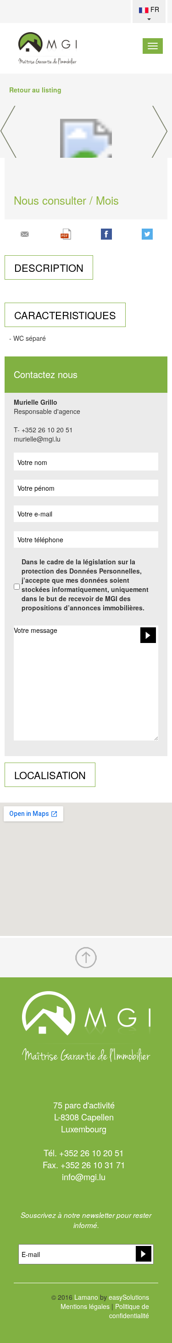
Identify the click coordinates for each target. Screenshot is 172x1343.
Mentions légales (85, 1306)
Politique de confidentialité (129, 1311)
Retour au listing (35, 89)
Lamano (86, 1297)
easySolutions (129, 1297)
